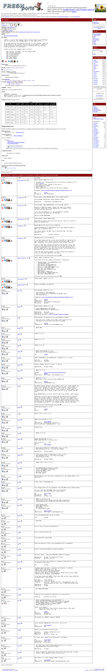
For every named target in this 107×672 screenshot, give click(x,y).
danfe (19, 499)
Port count (96, 122)
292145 (46, 192)
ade (18, 526)
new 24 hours (96, 140)
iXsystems (102, 27)
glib (31, 32)
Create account (96, 23)
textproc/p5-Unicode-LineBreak (16, 142)
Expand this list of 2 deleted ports (15, 147)
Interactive (96, 138)
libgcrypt (28, 32)
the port (7, 79)
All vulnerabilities (99, 95)
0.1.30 (3, 25)
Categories (95, 107)
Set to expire (96, 137)
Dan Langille (95, 670)
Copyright (86, 670)
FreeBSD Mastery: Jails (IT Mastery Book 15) (79, 9)
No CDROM (96, 132)
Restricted (95, 130)
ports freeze (7, 16)
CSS (100, 669)
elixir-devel (96, 65)
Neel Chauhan (20, 279)
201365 (46, 409)
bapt (18, 427)
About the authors (96, 35)
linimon (19, 515)
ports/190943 (47, 444)
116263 (46, 611)
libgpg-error (37, 32)
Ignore (95, 127)
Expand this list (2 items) (11, 168)
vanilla (19, 334)
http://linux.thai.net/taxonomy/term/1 (55, 372)
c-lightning (96, 61)
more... (94, 53)
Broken (95, 124)
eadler (19, 488)
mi (18, 414)
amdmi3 (19, 328)
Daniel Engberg (21, 180)
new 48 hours (96, 141)
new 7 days (96, 143)
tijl (18, 386)
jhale (18, 339)
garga (19, 645)
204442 (46, 381)
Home (94, 106)
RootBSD (99, 28)
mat (18, 358)
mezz (19, 568)
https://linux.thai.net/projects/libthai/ (11, 35)
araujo (19, 505)
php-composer (96, 71)
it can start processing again (62, 16)
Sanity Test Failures (97, 110)
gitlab (95, 66)
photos (74, 11)
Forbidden (96, 129)
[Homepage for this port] (3, 61)
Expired (95, 135)
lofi (18, 617)
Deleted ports (96, 108)
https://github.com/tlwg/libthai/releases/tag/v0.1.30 (56, 190)
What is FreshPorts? (97, 33)
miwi (19, 600)
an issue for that (76, 16)
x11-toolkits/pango (13, 143)
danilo (19, 462)
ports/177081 (47, 493)
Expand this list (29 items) (8, 69)
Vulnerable (96, 134)
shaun (19, 638)
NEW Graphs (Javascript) (98, 118)
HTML (97, 669)
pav (18, 589)
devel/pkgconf (20, 132)
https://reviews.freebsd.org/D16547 (59, 314)
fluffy (19, 290)
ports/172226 (47, 510)
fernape (19, 306)
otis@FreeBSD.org (11, 27)
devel (6, 25)
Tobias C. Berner (21, 258)
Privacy (94, 41)
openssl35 (96, 82)
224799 (46, 323)
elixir (95, 63)
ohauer (19, 521)
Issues (94, 36)
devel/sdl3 (10, 141)
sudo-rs (95, 60)
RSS (103, 669)
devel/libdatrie (18, 135)
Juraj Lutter (20, 197)
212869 (46, 354)
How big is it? (96, 38)
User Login (95, 21)
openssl (95, 74)
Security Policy (96, 40)
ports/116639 (47, 625)
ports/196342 (47, 421)
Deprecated (96, 126)
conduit (95, 73)
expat (34, 32)
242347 (46, 299)
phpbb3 (95, 68)
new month (96, 146)
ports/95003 (47, 660)
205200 (46, 373)
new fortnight (96, 145)
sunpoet (19, 370)
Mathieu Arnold (21, 284)
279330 (41, 183)
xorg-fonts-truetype (22, 32)
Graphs (94, 117)
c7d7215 (10, 30)
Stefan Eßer (20, 225)
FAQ (94, 37)
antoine (19, 351)
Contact (94, 43)
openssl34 (96, 78)
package (8, 81)
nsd (94, 69)
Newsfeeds (95, 111)
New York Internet (97, 27)
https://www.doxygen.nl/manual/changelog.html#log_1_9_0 (57, 297)
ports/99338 (47, 639)
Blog (94, 42)
